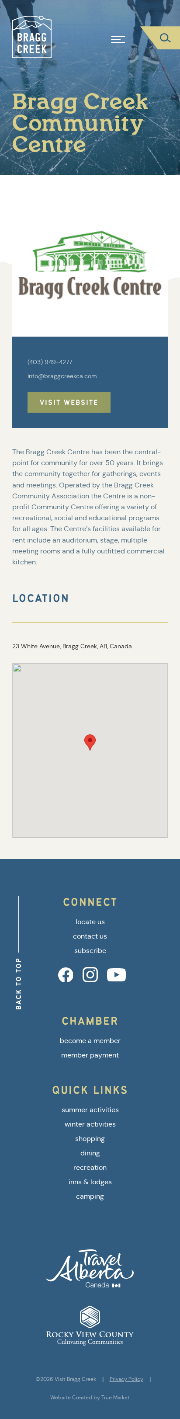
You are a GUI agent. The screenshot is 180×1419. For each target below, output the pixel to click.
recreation (90, 1167)
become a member (90, 1040)
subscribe (90, 950)
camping (90, 1196)
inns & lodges (90, 1182)
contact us (90, 936)
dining (90, 1153)
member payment (90, 1055)
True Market (115, 1398)
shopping (90, 1138)
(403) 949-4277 (50, 362)
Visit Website (69, 402)
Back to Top (18, 983)
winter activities (90, 1124)
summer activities (90, 1110)
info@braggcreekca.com (62, 376)
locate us (90, 922)
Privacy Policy (126, 1379)
